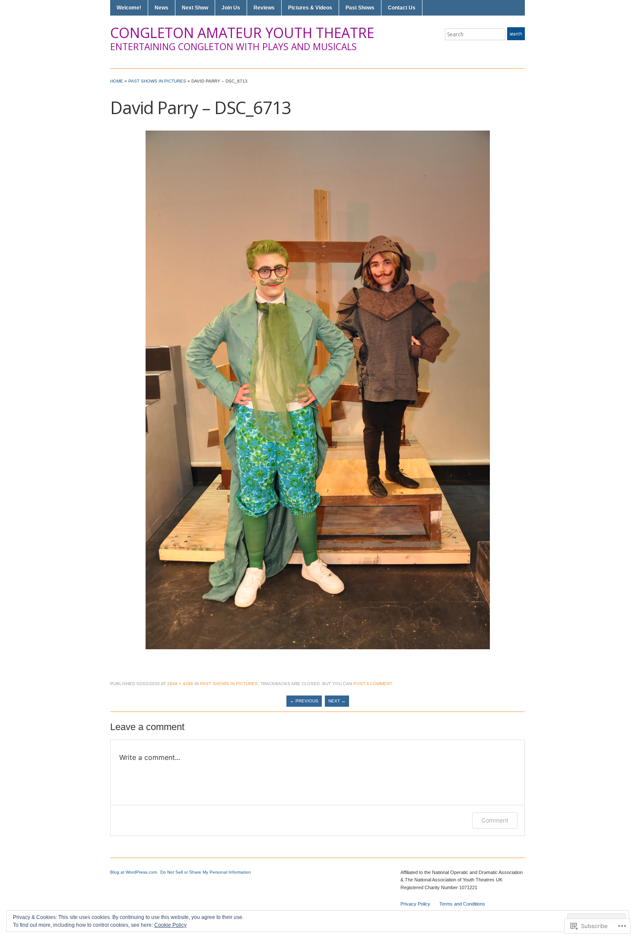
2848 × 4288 (180, 683)
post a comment (372, 683)
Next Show (195, 8)
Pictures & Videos (310, 8)
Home (116, 81)
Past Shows (360, 8)
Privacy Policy (415, 903)
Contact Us (402, 8)
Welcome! (129, 8)
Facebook (510, 51)
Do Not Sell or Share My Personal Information (205, 872)
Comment (494, 820)
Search (516, 34)
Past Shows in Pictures (157, 81)
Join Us (231, 8)
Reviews (264, 8)
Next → (337, 701)
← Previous (304, 701)
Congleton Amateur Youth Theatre (242, 32)
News (161, 8)
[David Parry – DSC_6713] (318, 389)
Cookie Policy (170, 925)
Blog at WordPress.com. (134, 872)
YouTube (520, 51)
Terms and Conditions (462, 903)
